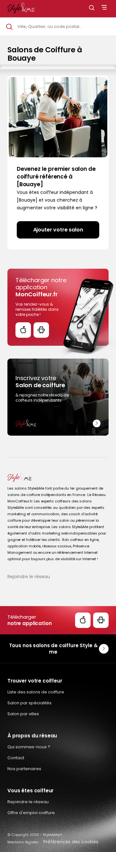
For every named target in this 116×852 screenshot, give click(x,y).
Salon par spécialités (29, 703)
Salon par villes (23, 714)
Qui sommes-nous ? (28, 747)
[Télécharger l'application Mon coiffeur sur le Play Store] (41, 330)
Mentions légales (22, 842)
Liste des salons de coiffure (35, 692)
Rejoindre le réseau (28, 576)
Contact (15, 758)
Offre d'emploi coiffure (31, 813)
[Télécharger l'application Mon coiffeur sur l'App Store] (23, 330)
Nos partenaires (24, 769)
